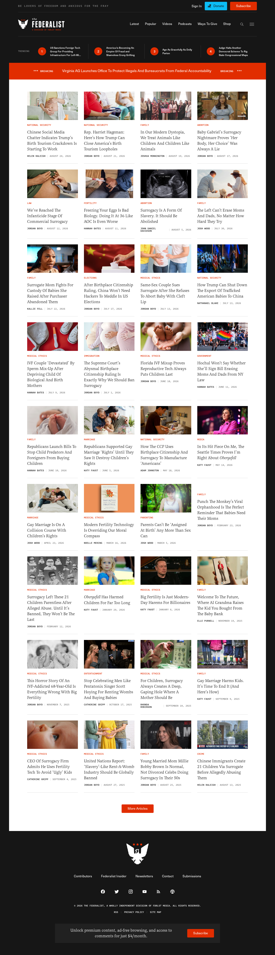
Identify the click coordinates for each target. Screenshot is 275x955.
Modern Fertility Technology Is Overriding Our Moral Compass (109, 530)
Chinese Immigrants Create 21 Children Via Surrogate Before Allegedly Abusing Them (221, 769)
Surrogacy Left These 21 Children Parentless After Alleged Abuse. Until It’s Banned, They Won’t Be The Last (51, 608)
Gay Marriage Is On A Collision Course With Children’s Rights (46, 530)
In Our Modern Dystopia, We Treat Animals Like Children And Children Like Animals (165, 141)
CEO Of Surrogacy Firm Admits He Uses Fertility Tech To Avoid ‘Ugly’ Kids (49, 767)
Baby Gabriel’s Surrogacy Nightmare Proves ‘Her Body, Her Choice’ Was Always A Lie (219, 141)
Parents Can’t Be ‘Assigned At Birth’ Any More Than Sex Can (166, 530)
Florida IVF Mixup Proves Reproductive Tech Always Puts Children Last (163, 369)
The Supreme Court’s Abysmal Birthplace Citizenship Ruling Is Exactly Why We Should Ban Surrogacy (109, 374)
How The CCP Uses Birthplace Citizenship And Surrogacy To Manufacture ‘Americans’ (164, 455)
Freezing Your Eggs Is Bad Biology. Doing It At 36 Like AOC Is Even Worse (108, 216)
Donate (218, 6)
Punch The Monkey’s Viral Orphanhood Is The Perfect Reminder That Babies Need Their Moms (221, 510)
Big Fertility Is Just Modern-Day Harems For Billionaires (165, 599)
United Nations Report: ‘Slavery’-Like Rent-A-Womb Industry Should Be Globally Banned (109, 769)
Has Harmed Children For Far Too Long (107, 599)
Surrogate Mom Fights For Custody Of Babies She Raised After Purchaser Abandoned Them (50, 293)
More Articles (138, 808)
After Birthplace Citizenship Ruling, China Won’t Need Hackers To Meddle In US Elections (108, 293)
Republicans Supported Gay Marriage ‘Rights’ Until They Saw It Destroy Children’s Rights (109, 455)
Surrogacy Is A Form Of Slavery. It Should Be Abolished (161, 216)
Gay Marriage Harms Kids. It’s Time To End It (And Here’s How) (220, 686)
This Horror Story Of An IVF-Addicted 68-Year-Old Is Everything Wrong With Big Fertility (52, 689)
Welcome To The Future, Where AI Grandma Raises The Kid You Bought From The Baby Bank (220, 605)
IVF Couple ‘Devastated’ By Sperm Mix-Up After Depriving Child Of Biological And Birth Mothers (50, 374)
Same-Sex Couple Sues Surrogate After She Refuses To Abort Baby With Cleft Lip (165, 293)
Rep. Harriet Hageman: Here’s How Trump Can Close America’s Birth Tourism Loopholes (104, 141)
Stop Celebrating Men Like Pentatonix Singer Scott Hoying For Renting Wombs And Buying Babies (108, 689)
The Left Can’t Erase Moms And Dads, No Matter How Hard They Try (220, 216)
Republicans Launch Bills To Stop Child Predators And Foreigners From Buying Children (51, 455)
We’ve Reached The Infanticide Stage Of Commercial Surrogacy (47, 216)
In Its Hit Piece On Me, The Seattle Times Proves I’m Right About (220, 452)
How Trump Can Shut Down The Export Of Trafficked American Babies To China (222, 290)
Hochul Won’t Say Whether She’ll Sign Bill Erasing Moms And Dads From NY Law (221, 371)
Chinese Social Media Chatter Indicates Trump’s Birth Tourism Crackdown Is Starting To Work (52, 141)
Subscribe (243, 6)
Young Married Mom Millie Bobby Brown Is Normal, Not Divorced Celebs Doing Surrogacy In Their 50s (164, 769)
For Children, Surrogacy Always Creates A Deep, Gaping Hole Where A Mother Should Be (162, 689)
